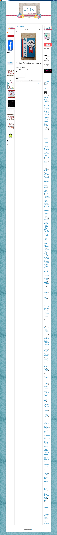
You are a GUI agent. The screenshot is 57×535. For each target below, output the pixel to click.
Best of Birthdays (46, 126)
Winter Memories (46, 517)
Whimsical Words (46, 514)
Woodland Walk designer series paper (46, 521)
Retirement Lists (46, 413)
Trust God (45, 494)
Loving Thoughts (46, 330)
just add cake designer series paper (46, 306)
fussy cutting (45, 264)
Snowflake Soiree (46, 446)
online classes (46, 356)
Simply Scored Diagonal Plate (46, 437)
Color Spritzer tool (46, 185)
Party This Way (46, 376)
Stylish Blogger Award (46, 464)
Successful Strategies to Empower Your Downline (46, 467)
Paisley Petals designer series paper (46, 372)
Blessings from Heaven (46, 142)
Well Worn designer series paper (46, 512)
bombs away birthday (46, 153)
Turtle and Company (46, 495)
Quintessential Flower (46, 406)
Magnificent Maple (46, 331)
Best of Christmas (46, 129)
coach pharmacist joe (46, 181)
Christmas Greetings (46, 177)
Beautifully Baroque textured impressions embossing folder (46, 121)
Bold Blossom (45, 152)
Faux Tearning (46, 237)
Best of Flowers (46, 130)
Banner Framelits (19, 81)
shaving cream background (46, 430)
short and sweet (46, 432)
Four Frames (45, 254)
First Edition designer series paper (46, 246)
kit (44, 309)
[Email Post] (29, 80)
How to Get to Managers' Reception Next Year (46, 294)
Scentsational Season (46, 423)
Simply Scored (46, 434)
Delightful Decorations (46, 206)
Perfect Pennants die (46, 380)
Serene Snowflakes (46, 427)
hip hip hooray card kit (46, 283)
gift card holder (46, 266)
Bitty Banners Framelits (47, 140)
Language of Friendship (45, 316)
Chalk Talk (45, 171)
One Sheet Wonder (46, 355)
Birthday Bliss (45, 139)
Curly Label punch (46, 199)
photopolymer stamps (46, 392)
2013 (45, 85)
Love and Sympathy (46, 327)
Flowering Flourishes (46, 252)
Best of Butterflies (46, 128)
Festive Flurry (45, 239)
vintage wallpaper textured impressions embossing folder (46, 508)
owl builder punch (46, 369)
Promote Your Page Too (10, 50)
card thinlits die (46, 169)
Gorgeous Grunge (23, 81)
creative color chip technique (46, 195)
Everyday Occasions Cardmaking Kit (46, 231)
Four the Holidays (46, 255)
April (45, 82)
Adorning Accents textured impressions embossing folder (46, 98)
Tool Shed (45, 489)
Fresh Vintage (46, 260)
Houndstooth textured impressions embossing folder (46, 292)
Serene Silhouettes (46, 426)
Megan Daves (46, 341)
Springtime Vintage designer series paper (46, 452)
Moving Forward (46, 348)
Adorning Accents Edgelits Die (46, 96)
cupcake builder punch (47, 197)
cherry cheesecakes (46, 175)
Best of (45, 124)
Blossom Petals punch (46, 149)
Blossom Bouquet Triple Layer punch (46, 148)
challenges (45, 173)
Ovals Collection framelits (46, 368)
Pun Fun (45, 401)
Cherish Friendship (46, 174)
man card (45, 332)
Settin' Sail (45, 428)
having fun (45, 274)
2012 (45, 86)
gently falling (45, 265)
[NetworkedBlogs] (10, 62)
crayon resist (45, 191)
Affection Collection (46, 99)
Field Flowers (45, 240)
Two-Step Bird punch (46, 499)
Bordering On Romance (45, 155)
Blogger (31, 529)
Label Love (45, 310)
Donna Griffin (45, 214)
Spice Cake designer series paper (46, 450)
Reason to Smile (46, 410)
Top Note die (45, 490)
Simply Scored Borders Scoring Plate (47, 435)
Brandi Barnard (46, 156)
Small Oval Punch (46, 442)
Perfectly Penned (46, 384)
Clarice (45, 180)
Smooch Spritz (46, 443)
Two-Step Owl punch (46, 500)
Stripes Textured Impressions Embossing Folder (46, 462)
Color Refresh (46, 184)
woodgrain (45, 518)
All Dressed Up (46, 101)
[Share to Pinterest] (33, 80)
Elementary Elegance (46, 219)
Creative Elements (46, 196)
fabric (45, 233)
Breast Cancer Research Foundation (46, 157)
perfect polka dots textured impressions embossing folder (46, 383)
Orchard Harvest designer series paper (46, 361)
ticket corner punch (46, 486)
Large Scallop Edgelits (46, 318)
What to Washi (46, 513)
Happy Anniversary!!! (20, 26)
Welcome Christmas (46, 510)
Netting (45, 351)
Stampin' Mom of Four (10, 32)
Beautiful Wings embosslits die (46, 119)
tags (44, 476)
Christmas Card (46, 176)
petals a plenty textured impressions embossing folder (46, 387)
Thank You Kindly (46, 482)
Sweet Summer (46, 473)
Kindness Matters (46, 308)
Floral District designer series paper (46, 249)
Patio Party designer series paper (46, 377)
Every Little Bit (46, 226)
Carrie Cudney (46, 170)
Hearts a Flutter (46, 278)
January (46, 84)
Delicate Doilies (46, 204)
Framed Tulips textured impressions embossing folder (47, 257)
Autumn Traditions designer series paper (46, 114)
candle (45, 168)
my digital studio (46, 349)
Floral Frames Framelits (45, 251)
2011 (45, 87)
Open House (45, 359)
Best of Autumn (46, 125)
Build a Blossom (46, 161)
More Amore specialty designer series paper (46, 344)
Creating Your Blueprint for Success (46, 193)
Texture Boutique (46, 481)
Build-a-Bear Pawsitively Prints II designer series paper (46, 163)
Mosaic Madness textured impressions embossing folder (46, 347)
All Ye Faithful (45, 102)
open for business (46, 358)
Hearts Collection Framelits (46, 279)
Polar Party (45, 394)
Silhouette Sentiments (46, 433)
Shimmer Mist (45, 431)
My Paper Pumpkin (46, 350)
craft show (45, 190)
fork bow (45, 253)
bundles (45, 165)
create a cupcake (46, 192)
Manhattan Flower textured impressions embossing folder (46, 334)
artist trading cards (46, 111)
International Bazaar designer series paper (46, 300)
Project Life (45, 399)
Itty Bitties (45, 302)
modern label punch (46, 342)
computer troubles (46, 186)
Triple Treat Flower (46, 493)
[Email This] (30, 80)
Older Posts (39, 83)
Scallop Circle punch (46, 419)
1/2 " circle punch (46, 95)
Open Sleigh (45, 360)
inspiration (45, 299)
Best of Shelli (45, 134)
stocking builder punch (46, 459)
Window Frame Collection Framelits (46, 515)
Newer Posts (17, 83)
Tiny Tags (45, 488)
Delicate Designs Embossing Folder (46, 203)
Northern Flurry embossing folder (46, 352)
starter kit (45, 458)
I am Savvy (45, 298)
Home (28, 83)
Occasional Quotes (46, 353)
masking (45, 337)
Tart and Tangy (46, 477)
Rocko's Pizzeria (29, 81)
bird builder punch (46, 137)
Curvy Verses (45, 200)
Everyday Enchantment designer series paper (46, 228)
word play (45, 522)
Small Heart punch (46, 441)
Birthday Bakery (46, 138)
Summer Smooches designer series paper (46, 468)
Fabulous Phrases (46, 234)
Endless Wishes (46, 222)
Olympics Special (46, 354)
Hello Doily (45, 281)
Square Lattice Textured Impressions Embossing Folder (46, 454)
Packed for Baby (46, 370)
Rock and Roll (46, 415)
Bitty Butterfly (45, 141)
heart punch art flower (46, 275)
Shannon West (46, 429)
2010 (45, 88)
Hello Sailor (26, 81)
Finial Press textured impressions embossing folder (46, 243)
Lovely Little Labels (46, 329)
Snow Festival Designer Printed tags (46, 444)
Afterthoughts (45, 100)
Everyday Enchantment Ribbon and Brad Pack (46, 230)
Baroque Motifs (46, 117)
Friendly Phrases (46, 261)
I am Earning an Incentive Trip (46, 297)
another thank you (46, 104)
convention (45, 187)
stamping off (45, 457)
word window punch (46, 523)
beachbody (45, 118)
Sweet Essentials (46, 472)
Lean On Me (45, 323)
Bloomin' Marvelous (46, 145)
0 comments (27, 80)
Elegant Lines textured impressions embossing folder (46, 218)
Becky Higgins (46, 123)
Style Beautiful (46, 463)
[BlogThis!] (31, 80)
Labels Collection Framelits (46, 312)
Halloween (45, 270)
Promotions (45, 400)
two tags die (45, 498)
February (46, 83)
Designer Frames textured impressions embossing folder (46, 210)
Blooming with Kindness (46, 146)
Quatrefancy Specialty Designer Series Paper (47, 404)
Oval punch (45, 366)
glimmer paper (46, 267)
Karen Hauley (45, 307)
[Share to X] (32, 80)
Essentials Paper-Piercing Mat (46, 225)
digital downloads (46, 213)
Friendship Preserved (46, 262)
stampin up (45, 456)
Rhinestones (45, 414)
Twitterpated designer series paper (46, 497)
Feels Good (45, 238)
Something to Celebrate (45, 449)
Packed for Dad (46, 371)
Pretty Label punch (46, 398)
